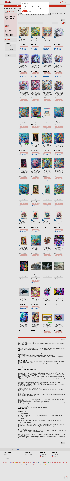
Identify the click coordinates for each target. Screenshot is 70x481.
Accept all (24, 11)
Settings (29, 11)
